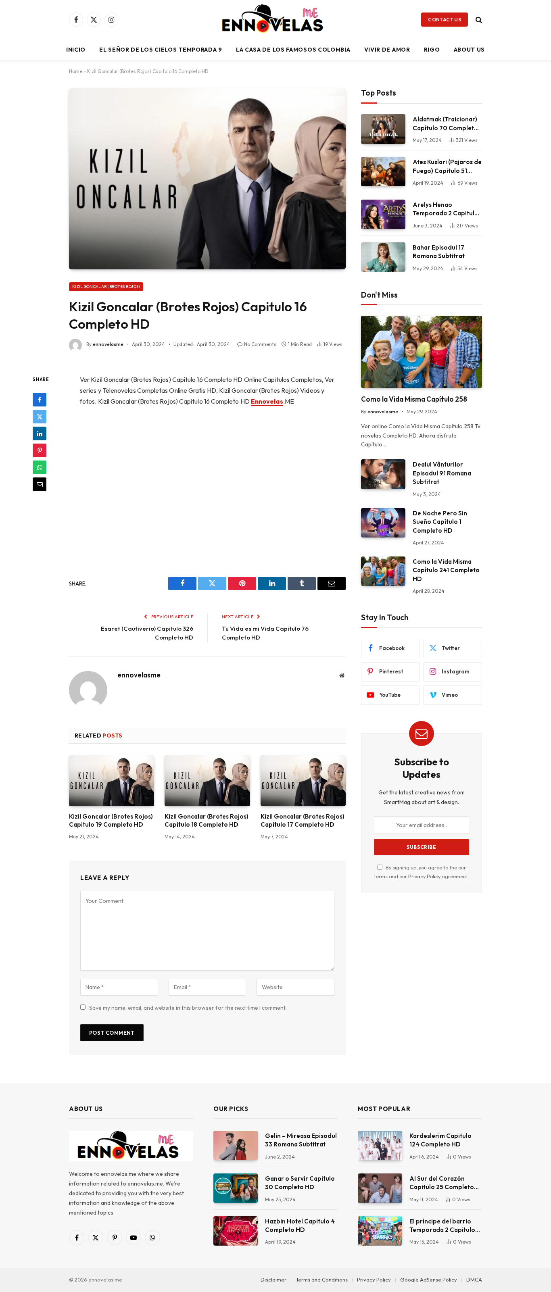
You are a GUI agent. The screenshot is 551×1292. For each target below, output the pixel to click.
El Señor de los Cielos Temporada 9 (160, 49)
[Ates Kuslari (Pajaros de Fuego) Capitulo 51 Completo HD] (383, 171)
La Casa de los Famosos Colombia (293, 49)
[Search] (478, 19)
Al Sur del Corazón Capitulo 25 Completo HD (441, 1183)
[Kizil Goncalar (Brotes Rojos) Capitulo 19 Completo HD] (111, 780)
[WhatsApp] (39, 467)
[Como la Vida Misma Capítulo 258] (421, 352)
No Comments (260, 344)
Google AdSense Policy (428, 1279)
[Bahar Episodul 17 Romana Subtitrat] (383, 257)
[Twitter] (39, 416)
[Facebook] (39, 399)
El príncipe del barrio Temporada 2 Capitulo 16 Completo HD (442, 1225)
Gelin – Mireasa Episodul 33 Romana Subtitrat (301, 1140)
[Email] (39, 484)
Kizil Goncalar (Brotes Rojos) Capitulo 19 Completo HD (111, 820)
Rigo (432, 49)
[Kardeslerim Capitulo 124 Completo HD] (380, 1145)
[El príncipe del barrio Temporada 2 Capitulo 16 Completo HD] (380, 1231)
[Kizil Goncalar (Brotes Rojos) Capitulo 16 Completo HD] (207, 178)
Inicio (76, 49)
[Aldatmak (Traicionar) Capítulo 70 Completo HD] (383, 129)
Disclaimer (273, 1279)
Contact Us (444, 20)
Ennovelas (267, 401)
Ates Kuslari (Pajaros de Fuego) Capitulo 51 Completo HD (447, 166)
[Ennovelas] (275, 19)
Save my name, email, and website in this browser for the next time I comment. (188, 1007)
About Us (469, 49)
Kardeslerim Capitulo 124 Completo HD (440, 1140)
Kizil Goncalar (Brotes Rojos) (106, 286)
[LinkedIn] (39, 433)
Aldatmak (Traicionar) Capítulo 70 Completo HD (445, 123)
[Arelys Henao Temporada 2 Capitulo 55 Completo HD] (383, 214)
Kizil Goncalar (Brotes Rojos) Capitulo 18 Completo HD (206, 820)
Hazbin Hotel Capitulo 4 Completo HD (300, 1225)
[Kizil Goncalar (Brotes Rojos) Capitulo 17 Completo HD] (303, 780)
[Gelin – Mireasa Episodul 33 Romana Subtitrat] (235, 1145)
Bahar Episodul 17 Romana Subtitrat (439, 252)
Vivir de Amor (387, 49)
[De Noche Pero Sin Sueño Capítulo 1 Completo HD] (383, 523)
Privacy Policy (424, 876)
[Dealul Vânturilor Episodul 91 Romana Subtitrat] (383, 474)
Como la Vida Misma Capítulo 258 (414, 399)
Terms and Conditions (322, 1279)
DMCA (474, 1279)
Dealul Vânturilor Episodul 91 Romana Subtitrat (442, 473)
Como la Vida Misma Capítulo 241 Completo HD (446, 570)
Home (75, 71)
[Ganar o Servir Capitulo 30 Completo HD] (235, 1188)
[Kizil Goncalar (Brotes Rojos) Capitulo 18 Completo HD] (207, 780)
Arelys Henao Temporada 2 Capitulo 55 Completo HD (445, 209)
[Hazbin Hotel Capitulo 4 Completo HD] (235, 1231)
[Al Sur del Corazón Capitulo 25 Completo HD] (380, 1188)
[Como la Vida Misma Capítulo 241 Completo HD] (383, 571)
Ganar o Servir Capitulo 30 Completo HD (300, 1183)
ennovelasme (108, 344)
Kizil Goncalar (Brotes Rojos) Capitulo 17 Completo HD (302, 820)
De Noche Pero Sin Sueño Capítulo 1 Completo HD (440, 521)
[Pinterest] (39, 450)
